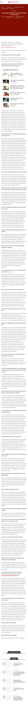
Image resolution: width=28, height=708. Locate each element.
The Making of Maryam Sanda (18, 689)
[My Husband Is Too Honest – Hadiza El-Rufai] (6, 100)
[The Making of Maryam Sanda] (8, 689)
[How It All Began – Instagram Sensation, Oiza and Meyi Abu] (8, 697)
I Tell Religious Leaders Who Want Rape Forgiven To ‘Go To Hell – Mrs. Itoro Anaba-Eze (17, 87)
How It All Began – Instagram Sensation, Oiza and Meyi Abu (18, 698)
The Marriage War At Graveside (18, 664)
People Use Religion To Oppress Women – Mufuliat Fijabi (16, 74)
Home (2, 7)
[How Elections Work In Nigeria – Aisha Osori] (6, 105)
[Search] (26, 2)
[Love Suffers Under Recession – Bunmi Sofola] (6, 82)
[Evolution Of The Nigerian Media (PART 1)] (8, 681)
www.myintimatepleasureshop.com (8, 47)
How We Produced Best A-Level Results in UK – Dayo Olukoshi (19, 674)
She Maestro (9, 7)
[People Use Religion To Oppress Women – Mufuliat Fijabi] (6, 75)
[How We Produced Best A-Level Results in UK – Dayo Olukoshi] (8, 672)
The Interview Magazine (8, 16)
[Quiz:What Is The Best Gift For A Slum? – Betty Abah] (6, 94)
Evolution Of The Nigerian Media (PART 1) (19, 681)
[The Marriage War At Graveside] (8, 664)
